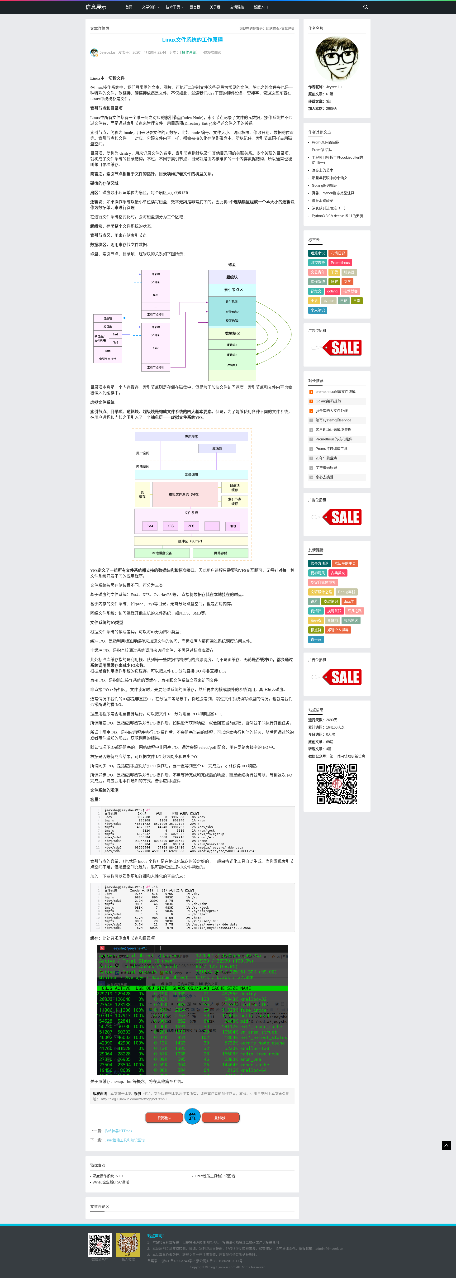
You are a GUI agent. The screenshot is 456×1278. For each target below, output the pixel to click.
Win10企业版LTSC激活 (111, 1182)
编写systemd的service (333, 420)
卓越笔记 (331, 601)
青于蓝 (316, 639)
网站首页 (272, 28)
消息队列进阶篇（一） (329, 208)
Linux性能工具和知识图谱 (124, 1140)
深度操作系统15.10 (108, 1176)
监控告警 (318, 263)
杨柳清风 (318, 573)
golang (332, 291)
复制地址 (220, 1118)
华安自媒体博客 (323, 582)
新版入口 (261, 7)
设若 (314, 601)
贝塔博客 (351, 620)
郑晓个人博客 (338, 630)
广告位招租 (317, 331)
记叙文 (316, 291)
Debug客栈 (346, 592)
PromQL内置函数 (325, 142)
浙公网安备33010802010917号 (219, 1261)
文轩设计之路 (321, 592)
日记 (343, 301)
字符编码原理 (326, 468)
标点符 (316, 630)
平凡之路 (354, 611)
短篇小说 (318, 253)
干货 (334, 272)
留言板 (195, 7)
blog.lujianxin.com (222, 1267)
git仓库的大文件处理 (332, 411)
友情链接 (237, 7)
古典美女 (338, 573)
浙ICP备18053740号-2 (178, 1261)
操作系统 (189, 52)
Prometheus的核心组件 (334, 439)
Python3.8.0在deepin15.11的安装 (337, 216)
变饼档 (332, 620)
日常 (356, 301)
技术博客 (350, 291)
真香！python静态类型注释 (333, 193)
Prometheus (340, 263)
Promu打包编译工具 (331, 449)
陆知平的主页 (345, 563)
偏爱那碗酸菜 (322, 201)
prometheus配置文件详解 (336, 392)
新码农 (316, 620)
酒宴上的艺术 (322, 170)
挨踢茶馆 (334, 611)
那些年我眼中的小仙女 (329, 178)
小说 (314, 301)
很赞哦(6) (164, 1118)
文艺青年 (318, 272)
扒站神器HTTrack (118, 1131)
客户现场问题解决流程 (333, 430)
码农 (334, 282)
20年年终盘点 (326, 458)
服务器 (349, 272)
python (329, 301)
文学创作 (149, 7)
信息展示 (96, 7)
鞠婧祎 (316, 611)
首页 (129, 7)
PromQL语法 (322, 150)
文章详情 (287, 28)
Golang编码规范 (324, 185)
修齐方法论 (319, 563)
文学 (347, 282)
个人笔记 (318, 310)
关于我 (215, 7)
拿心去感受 (324, 477)
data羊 (349, 601)
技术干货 (173, 7)
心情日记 (338, 253)
